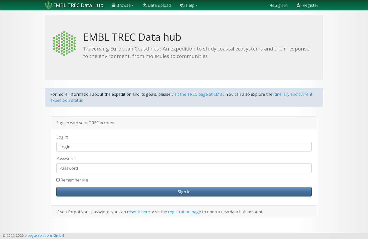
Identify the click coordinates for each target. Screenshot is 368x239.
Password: (65, 158)
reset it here (138, 211)
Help (190, 5)
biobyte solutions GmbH (44, 235)
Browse (123, 5)
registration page (184, 211)
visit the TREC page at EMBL (198, 94)
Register (310, 5)
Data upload (159, 5)
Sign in (281, 5)
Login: (62, 137)
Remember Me (74, 180)
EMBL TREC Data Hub (77, 5)
